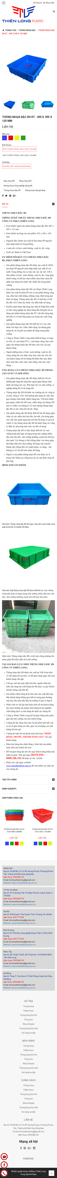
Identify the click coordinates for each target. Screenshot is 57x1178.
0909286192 (33, 1135)
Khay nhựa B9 (25, 181)
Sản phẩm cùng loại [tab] (12, 798)
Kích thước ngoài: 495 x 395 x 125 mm (19, 149)
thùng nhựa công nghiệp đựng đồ (18, 186)
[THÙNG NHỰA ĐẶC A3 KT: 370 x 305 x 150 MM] (43, 815)
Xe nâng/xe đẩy (28, 1033)
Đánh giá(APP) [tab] (9, 789)
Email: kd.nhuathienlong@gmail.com (19, 880)
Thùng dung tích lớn (28, 1015)
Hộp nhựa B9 (9, 181)
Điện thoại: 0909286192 (13, 877)
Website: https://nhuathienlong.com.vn (20, 883)
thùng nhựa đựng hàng (35, 190)
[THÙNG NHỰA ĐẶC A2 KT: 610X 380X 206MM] (14, 815)
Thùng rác (28, 1019)
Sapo (34, 1174)
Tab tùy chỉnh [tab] (9, 780)
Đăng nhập (50, 3)
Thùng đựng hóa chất (28, 1028)
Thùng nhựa (28, 1006)
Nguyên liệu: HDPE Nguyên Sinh (16, 166)
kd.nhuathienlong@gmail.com (31, 1131)
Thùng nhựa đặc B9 (12, 190)
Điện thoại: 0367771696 (13, 917)
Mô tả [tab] (5, 204)
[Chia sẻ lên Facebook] (3, 195)
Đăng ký (38, 3)
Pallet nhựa (28, 1011)
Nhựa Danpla (28, 1024)
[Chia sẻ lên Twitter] (6, 195)
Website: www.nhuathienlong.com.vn (19, 904)
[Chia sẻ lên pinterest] (10, 195)
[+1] (14, 195)
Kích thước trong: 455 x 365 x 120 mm (19, 155)
